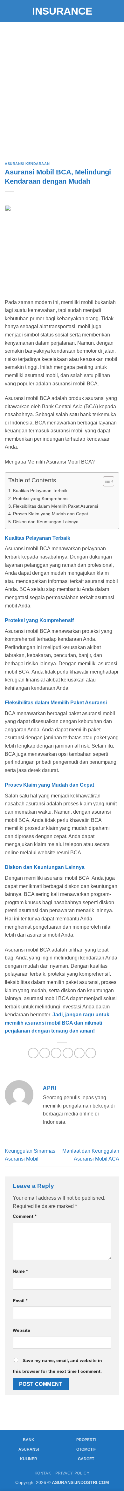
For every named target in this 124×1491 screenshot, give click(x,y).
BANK (28, 1440)
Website (21, 1330)
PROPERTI (86, 1440)
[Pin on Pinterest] (79, 1053)
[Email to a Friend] (68, 1053)
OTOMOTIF (86, 1449)
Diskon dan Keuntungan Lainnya (46, 521)
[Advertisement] (62, 87)
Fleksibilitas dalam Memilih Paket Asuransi (55, 506)
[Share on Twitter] (56, 1053)
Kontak (43, 1473)
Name (20, 1271)
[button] (8, 11)
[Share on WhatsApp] (33, 1053)
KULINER (28, 1459)
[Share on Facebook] (44, 1053)
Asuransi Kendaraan (27, 164)
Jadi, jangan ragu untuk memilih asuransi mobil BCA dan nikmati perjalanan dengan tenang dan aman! (57, 1023)
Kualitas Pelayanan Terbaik (40, 490)
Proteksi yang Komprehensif (41, 498)
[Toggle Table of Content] (105, 481)
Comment (24, 1216)
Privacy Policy (72, 1473)
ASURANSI (28, 1449)
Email (20, 1300)
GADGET (86, 1459)
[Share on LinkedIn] (91, 1053)
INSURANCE (62, 11)
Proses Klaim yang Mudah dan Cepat (50, 513)
